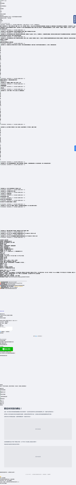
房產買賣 (6, 321)
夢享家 (1, 316)
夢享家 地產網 (3, 14)
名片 (1, 22)
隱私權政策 (44, 474)
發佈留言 (2, 333)
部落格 (1, 20)
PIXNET (29, 474)
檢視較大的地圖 (2, 311)
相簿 (1, 19)
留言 (10, 320)
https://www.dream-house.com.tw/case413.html (14, 283)
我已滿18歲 (2, 483)
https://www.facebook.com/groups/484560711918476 (19, 276)
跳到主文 (2, 15)
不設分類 (9, 18)
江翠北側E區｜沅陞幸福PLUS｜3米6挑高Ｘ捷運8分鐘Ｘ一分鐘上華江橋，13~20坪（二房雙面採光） (20, 24)
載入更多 (2, 326)
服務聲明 (49, 474)
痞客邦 (7, 320)
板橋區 (6, 323)
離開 (6, 483)
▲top (1, 324)
